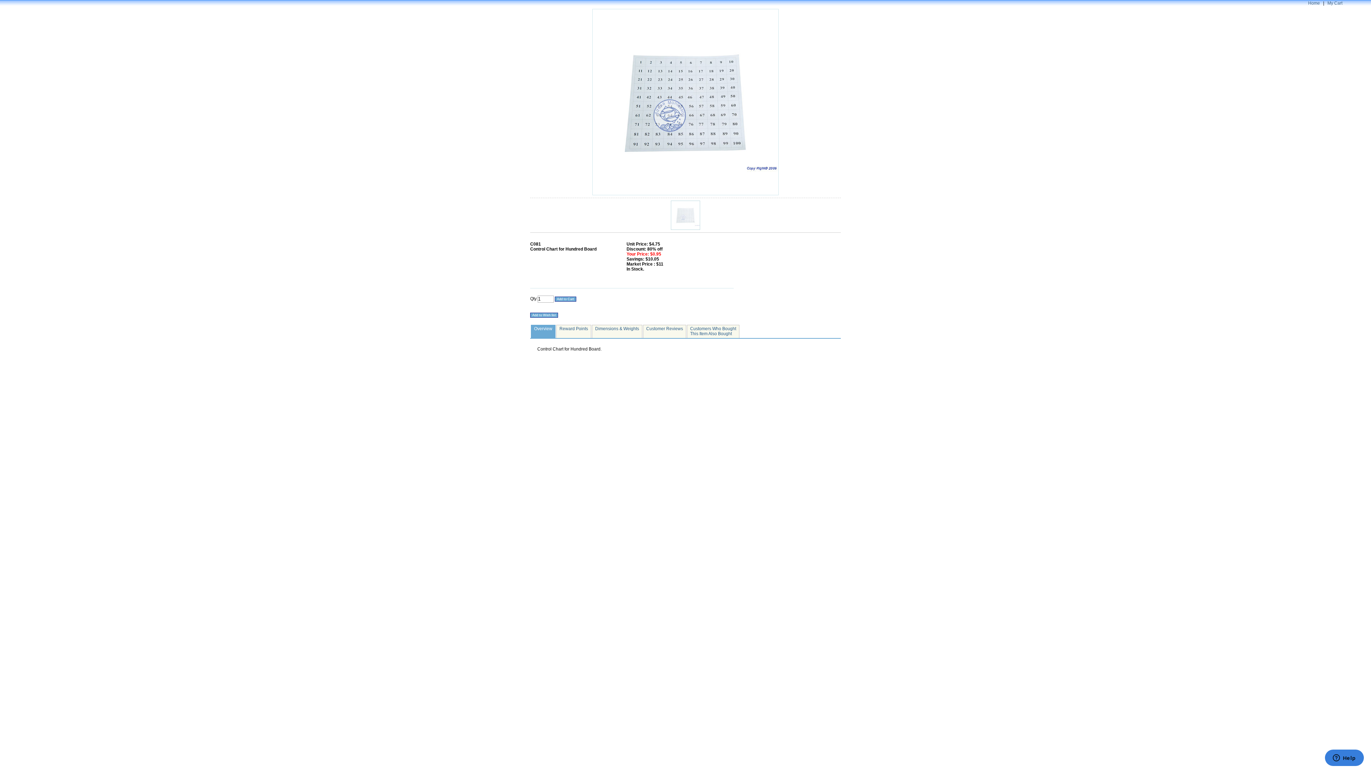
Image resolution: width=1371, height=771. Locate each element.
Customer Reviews (664, 328)
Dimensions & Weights (617, 328)
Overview (543, 328)
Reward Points (573, 328)
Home (1314, 3)
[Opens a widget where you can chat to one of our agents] (1344, 758)
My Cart (1334, 3)
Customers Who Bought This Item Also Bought (713, 331)
